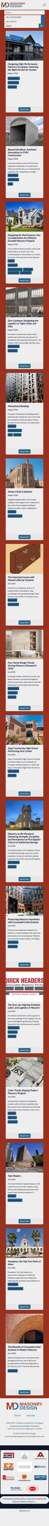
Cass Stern (12, 426)
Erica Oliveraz (13, 942)
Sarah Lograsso (13, 688)
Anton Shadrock (14, 862)
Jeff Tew (11, 261)
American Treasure (15, 430)
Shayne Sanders (14, 346)
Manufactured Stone (15, 269)
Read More (24, 109)
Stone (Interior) (26, 273)
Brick (10, 435)
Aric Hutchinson (14, 78)
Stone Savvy (12, 1117)
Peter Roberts (13, 175)
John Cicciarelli (13, 771)
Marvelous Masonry (15, 516)
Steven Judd (12, 600)
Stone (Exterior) (14, 273)
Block (10, 184)
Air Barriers (12, 87)
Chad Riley (12, 1113)
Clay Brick (17, 435)
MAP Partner (13, 265)
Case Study (12, 775)
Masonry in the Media (15, 1288)
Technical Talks (13, 82)
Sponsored (12, 697)
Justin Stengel (13, 1284)
